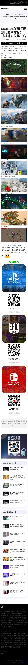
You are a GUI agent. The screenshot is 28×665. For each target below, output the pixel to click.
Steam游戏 (18, 14)
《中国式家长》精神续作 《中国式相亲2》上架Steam (17, 501)
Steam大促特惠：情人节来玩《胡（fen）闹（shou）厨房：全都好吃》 (17, 477)
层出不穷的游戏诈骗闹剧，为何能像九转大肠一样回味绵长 (17, 525)
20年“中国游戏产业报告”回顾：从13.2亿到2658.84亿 (17, 566)
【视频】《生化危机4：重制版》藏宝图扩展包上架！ (17, 468)
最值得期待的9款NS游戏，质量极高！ (17, 542)
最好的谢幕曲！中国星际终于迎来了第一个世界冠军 (17, 534)
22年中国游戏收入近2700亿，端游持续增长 (17, 574)
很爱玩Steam (9, 14)
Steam (2, 653)
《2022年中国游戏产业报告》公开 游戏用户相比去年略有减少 (17, 591)
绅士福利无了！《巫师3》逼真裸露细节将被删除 (17, 493)
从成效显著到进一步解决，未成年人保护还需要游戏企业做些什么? (17, 551)
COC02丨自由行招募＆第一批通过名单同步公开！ (17, 583)
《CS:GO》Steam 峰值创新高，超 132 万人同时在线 (17, 485)
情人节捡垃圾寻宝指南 (15, 517)
